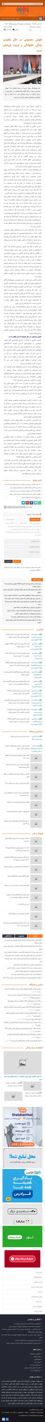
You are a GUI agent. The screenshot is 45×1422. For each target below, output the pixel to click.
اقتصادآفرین (37, 1359)
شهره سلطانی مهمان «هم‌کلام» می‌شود (18, 876)
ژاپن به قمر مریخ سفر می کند (33, 1019)
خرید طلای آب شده (35, 1371)
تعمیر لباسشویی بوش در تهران (32, 1368)
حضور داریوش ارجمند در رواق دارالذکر (18, 914)
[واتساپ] (39, 503)
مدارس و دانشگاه (36, 984)
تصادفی (8, 936)
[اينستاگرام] (7, 1419)
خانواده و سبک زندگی (35, 27)
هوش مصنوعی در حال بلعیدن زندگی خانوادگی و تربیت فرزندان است (22, 45)
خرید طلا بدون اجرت (35, 1365)
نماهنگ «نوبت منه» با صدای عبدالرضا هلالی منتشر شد (26, 617)
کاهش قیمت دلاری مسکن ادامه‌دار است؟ (17, 812)
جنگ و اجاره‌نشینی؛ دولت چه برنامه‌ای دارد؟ (17, 783)
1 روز (33, 1025)
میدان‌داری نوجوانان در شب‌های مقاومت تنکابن (28, 614)
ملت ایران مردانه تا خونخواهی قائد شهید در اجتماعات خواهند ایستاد (22, 595)
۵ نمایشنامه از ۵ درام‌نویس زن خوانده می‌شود (16, 867)
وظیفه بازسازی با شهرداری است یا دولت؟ (18, 802)
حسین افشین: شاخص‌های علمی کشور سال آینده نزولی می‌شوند (23, 1343)
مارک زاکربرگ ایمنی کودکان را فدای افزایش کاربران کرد (26, 1041)
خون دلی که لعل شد (23, 904)
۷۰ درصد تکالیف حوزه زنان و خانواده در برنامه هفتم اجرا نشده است (22, 484)
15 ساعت (34, 992)
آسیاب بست (37, 1362)
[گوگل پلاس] (27, 503)
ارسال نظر (17, 561)
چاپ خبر (8, 30)
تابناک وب (32, 1410)
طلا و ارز (39, 629)
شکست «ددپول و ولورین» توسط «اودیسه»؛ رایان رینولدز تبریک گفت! (22, 978)
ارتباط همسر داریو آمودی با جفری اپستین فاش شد (27, 1324)
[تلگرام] (35, 503)
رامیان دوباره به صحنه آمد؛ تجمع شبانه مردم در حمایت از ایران (24, 611)
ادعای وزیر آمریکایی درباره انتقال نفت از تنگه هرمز (27, 607)
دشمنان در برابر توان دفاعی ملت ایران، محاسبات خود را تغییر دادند (23, 599)
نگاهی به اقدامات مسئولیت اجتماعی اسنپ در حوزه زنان (25, 491)
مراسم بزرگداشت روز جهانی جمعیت (30, 497)
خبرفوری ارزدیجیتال (35, 1354)
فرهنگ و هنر (38, 833)
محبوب (21, 936)
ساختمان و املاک (36, 731)
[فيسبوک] (31, 503)
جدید (35, 936)
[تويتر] (23, 503)
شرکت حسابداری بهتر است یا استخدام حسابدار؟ (28, 1340)
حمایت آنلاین (37, 1357)
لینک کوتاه (29, 507)
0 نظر (16, 30)
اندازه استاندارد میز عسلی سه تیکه (20, 736)
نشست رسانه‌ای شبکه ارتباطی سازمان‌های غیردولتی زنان (25, 488)
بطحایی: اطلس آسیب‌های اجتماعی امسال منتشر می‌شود (25, 494)
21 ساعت (31, 1010)
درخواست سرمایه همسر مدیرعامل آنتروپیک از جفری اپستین (25, 1326)
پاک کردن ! (8, 561)
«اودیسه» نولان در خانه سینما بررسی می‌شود (16, 885)
